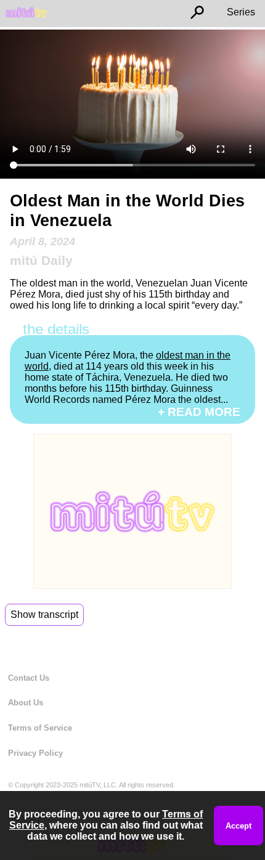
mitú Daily (41, 260)
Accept (238, 825)
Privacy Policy (35, 753)
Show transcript (44, 614)
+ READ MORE (199, 411)
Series (241, 12)
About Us (25, 702)
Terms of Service (40, 727)
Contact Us (28, 678)
